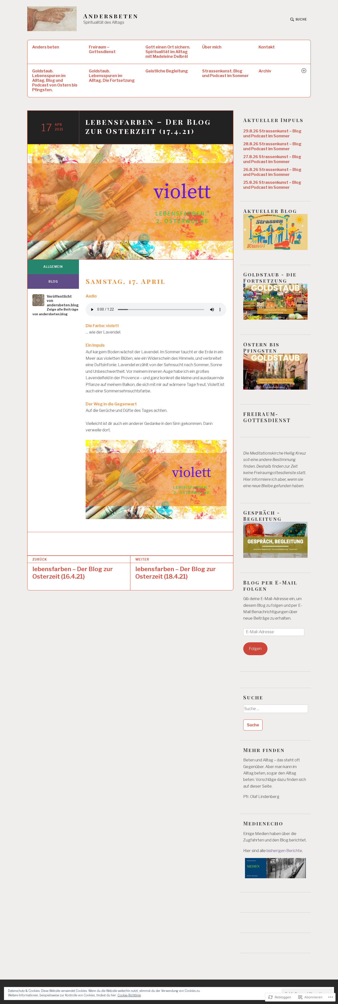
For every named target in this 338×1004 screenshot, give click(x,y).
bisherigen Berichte (284, 850)
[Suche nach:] (275, 710)
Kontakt (267, 47)
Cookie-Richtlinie (129, 995)
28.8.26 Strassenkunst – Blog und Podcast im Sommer (272, 146)
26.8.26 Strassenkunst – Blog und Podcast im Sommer (272, 172)
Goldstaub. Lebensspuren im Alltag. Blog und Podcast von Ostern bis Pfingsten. (54, 80)
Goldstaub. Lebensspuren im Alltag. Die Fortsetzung (112, 76)
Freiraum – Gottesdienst (102, 49)
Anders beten (45, 47)
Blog (53, 281)
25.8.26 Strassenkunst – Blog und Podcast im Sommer (272, 185)
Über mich (211, 47)
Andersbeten (110, 16)
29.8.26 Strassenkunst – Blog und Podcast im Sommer (272, 133)
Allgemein (53, 267)
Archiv (265, 71)
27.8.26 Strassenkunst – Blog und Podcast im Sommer (272, 159)
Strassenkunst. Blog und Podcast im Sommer (225, 73)
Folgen (255, 648)
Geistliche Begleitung (166, 71)
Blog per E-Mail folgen (270, 585)
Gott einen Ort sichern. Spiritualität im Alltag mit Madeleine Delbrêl (167, 52)
